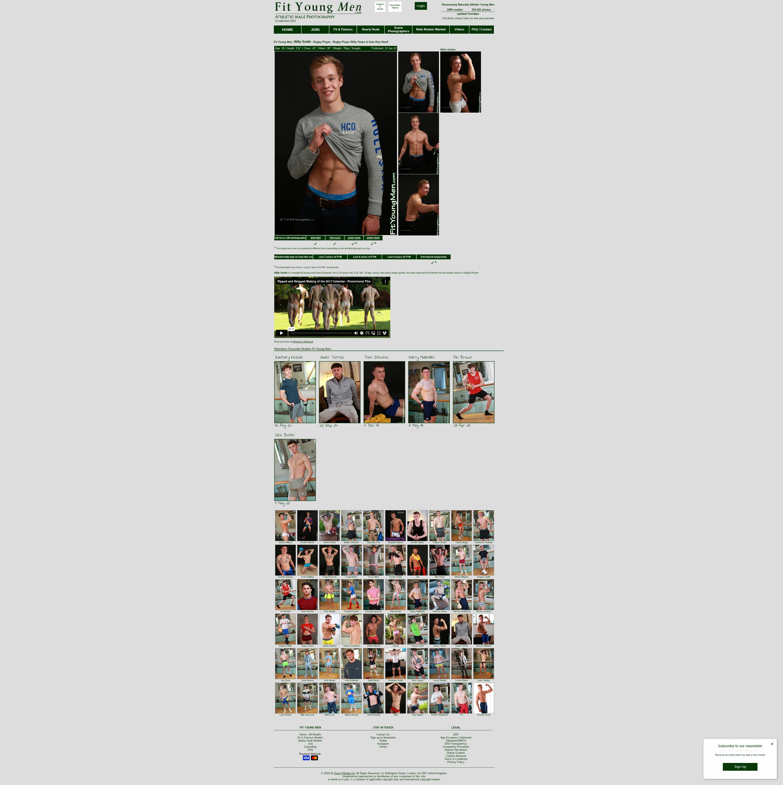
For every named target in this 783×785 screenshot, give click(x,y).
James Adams (330, 646)
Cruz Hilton (373, 577)
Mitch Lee (329, 715)
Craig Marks (351, 577)
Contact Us (383, 734)
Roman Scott (483, 715)
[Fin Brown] (285, 609)
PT (461, 715)
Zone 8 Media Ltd (344, 773)
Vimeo (383, 746)
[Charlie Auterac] (285, 575)
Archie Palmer (307, 542)
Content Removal (456, 755)
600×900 (316, 237)
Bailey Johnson (351, 542)
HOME (287, 30)
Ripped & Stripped (303, 341)
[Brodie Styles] (417, 540)
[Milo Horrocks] (307, 713)
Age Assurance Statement (455, 737)
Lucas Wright (439, 680)
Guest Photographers (398, 29)
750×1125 (335, 237)
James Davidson (351, 646)
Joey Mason (307, 680)
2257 (456, 734)
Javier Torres (332, 357)
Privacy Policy (455, 762)
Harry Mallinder (422, 357)
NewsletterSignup (395, 6)
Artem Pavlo (330, 542)
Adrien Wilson (285, 542)
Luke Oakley (483, 680)
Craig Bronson (329, 577)
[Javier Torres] (461, 644)
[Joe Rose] (285, 678)
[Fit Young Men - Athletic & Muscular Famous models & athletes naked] (318, 13)
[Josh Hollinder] (351, 678)
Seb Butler (285, 435)
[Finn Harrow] (307, 609)
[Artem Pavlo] (329, 540)
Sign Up (740, 766)
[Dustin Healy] (395, 575)
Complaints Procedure (456, 746)
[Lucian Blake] (461, 678)
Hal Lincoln (395, 611)
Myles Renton (351, 715)
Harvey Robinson (461, 611)
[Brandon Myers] (395, 540)
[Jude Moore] (373, 678)
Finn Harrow (307, 611)
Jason (396, 646)
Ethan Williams (462, 577)
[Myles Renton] (351, 713)
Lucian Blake (461, 680)
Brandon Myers (395, 542)
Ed (417, 577)
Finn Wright (329, 611)
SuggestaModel (380, 6)
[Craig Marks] (351, 575)
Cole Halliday (307, 577)
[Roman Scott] (483, 713)
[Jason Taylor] (439, 644)
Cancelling (310, 746)
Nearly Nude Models (310, 740)
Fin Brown (462, 357)
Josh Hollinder (352, 680)
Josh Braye (329, 680)
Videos (459, 29)
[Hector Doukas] (483, 609)
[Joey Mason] (307, 678)
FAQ (310, 749)
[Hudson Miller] (285, 644)
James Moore (373, 646)
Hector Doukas (483, 611)
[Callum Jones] (439, 540)
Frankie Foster (351, 611)
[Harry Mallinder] (417, 609)
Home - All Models (310, 734)
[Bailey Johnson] (351, 540)
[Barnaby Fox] (373, 540)
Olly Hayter (417, 715)
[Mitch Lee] (329, 713)
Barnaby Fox (373, 542)
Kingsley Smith (395, 680)
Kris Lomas (417, 680)
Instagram (383, 743)
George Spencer (373, 611)
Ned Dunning (373, 715)
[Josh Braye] (329, 678)
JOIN (315, 30)
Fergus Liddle (483, 577)
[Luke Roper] (285, 713)
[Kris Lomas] (417, 678)
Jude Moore (373, 680)
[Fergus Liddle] (483, 575)
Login (421, 6)
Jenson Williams (484, 646)
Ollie (396, 715)
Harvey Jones (440, 611)
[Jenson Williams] (483, 644)
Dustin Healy (395, 577)
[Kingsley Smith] (395, 678)
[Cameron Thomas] (483, 540)
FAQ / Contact (482, 29)
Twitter (383, 740)
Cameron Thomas (484, 542)
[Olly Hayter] (417, 713)
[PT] (461, 713)
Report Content (456, 752)
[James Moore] (373, 644)
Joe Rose (285, 680)
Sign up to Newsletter (383, 737)
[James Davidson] (351, 644)
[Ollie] (395, 713)
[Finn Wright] (329, 609)
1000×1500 (354, 237)
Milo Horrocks (307, 715)
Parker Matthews (439, 715)
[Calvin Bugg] (461, 540)
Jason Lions (418, 646)
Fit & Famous (343, 29)
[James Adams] (329, 644)
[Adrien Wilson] (285, 540)
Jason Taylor (439, 646)
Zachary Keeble (289, 357)
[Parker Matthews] (439, 713)
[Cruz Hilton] (373, 575)
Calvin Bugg (462, 542)
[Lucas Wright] (439, 678)
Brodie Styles (417, 542)
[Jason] (395, 644)
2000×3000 (373, 237)
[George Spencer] (373, 609)
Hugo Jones (308, 646)
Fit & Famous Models (310, 737)
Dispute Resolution (456, 749)
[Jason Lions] (417, 644)
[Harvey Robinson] (461, 609)
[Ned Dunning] (373, 713)
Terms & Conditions (456, 759)
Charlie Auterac (285, 577)
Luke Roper (285, 715)
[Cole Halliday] (307, 575)
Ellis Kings (440, 577)
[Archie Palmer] (307, 540)
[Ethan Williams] (461, 575)
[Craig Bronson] (329, 575)
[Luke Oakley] (483, 678)
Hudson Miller (285, 646)
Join (310, 743)
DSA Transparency (456, 743)
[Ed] (417, 575)
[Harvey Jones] (439, 609)
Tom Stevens (376, 357)
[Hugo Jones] (307, 644)
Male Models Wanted (431, 29)
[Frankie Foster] (351, 609)
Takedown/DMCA (456, 740)
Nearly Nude (370, 29)
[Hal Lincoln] (395, 609)
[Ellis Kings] (439, 575)
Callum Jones (439, 542)
